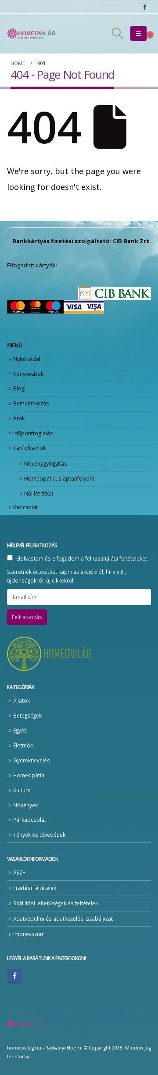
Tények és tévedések (39, 834)
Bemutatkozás (31, 403)
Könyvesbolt (28, 374)
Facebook (14, 975)
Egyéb (20, 730)
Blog (19, 388)
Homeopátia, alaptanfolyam (59, 478)
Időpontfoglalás (33, 433)
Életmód (23, 745)
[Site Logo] (31, 33)
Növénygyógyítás (45, 463)
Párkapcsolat (29, 819)
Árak (19, 418)
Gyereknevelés (31, 760)
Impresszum (29, 933)
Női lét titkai (38, 493)
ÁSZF (19, 872)
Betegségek (27, 715)
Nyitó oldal (26, 359)
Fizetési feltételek (34, 887)
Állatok (21, 700)
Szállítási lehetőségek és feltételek (55, 903)
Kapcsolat (25, 507)
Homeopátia (28, 775)
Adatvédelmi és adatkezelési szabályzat (63, 918)
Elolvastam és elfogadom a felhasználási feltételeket (81, 558)
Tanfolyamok (29, 448)
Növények (25, 805)
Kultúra (22, 790)
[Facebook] (144, 6)
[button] (117, 33)
